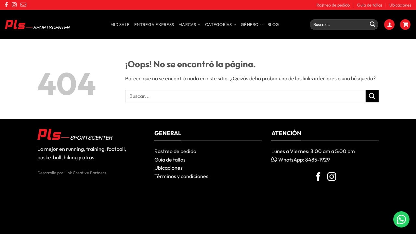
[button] (389, 24)
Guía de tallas (369, 4)
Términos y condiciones (181, 176)
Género (250, 24)
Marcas (187, 24)
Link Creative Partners (85, 172)
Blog (273, 24)
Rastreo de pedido (333, 4)
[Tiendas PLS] (37, 25)
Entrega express (154, 24)
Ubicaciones (400, 4)
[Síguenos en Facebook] (318, 177)
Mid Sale (120, 24)
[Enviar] (372, 24)
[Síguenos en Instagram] (331, 177)
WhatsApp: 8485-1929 (303, 159)
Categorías (218, 24)
